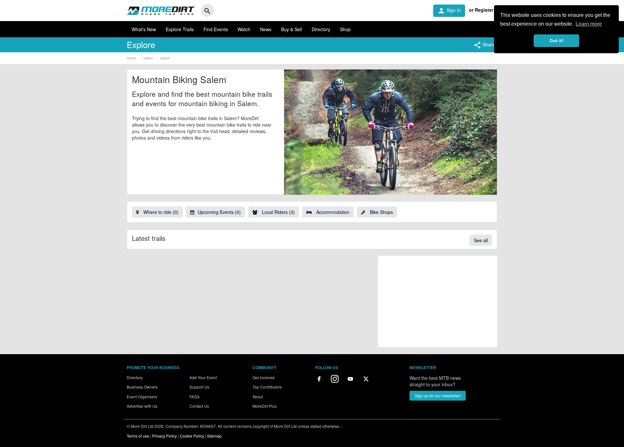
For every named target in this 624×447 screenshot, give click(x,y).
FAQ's (194, 396)
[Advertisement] (437, 301)
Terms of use (138, 436)
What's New (144, 29)
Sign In (449, 11)
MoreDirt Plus (265, 406)
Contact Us (199, 406)
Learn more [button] (589, 24)
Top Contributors (267, 387)
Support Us (199, 387)
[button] (484, 45)
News (265, 29)
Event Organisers (142, 396)
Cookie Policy (192, 436)
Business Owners (142, 387)
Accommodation (332, 212)
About (258, 396)
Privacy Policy (164, 436)
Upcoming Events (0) (219, 212)
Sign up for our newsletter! (438, 395)
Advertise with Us (142, 406)
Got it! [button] (557, 40)
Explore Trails (180, 29)
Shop (345, 29)
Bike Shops (381, 212)
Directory (321, 29)
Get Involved (264, 377)
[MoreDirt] (160, 10)
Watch (244, 29)
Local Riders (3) (278, 212)
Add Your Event (203, 377)
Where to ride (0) (160, 212)
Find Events (215, 29)
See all (481, 240)
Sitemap (214, 436)
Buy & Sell (291, 29)
